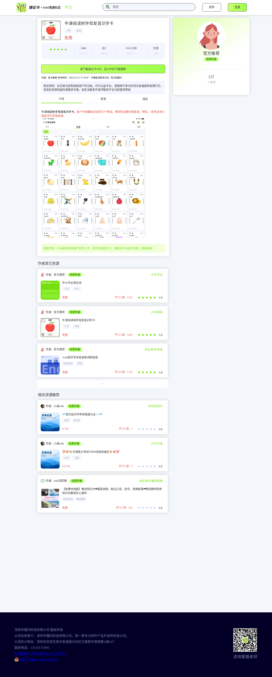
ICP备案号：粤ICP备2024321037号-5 (40, 653)
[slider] (58, 49)
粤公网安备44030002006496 (38, 659)
